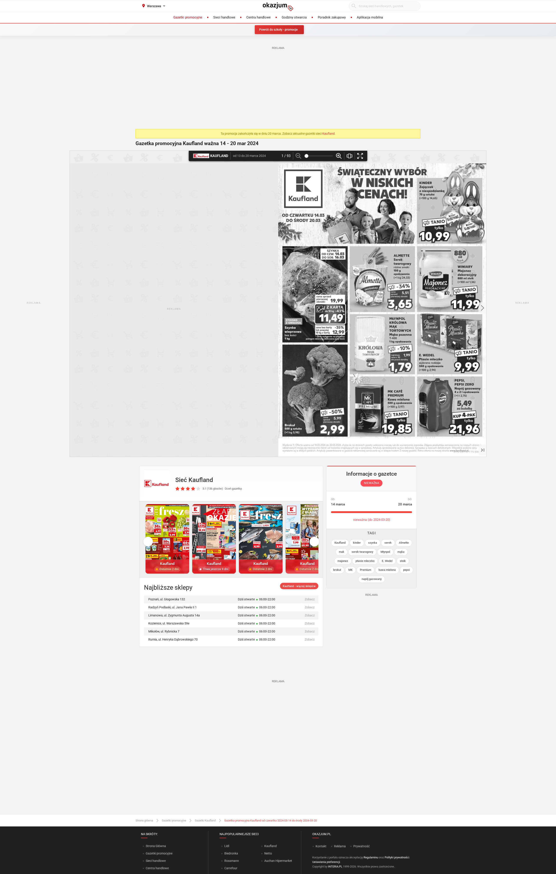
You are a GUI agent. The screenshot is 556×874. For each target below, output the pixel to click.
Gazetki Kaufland (205, 820)
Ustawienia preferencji (326, 862)
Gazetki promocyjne (174, 820)
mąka (400, 551)
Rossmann (231, 860)
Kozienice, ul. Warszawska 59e (168, 623)
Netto (268, 853)
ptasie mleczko (365, 561)
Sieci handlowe (156, 860)
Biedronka (231, 853)
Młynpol (385, 551)
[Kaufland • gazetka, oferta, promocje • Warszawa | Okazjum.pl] (157, 483)
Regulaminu (371, 857)
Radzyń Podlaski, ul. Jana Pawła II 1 (172, 607)
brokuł (337, 569)
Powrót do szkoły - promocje (278, 29)
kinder (357, 542)
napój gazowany (372, 579)
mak (341, 551)
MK (350, 569)
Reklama (340, 846)
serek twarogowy (362, 551)
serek (388, 542)
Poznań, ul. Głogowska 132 (166, 599)
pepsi (406, 569)
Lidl (226, 846)
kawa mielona (387, 569)
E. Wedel (387, 561)
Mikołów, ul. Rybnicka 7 (163, 631)
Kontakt (321, 846)
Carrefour (230, 868)
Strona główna (144, 820)
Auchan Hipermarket (278, 860)
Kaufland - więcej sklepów (299, 586)
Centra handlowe (157, 868)
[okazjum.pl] (278, 6)
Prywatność (361, 846)
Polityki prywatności (397, 857)
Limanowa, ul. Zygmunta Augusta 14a (174, 615)
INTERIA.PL (335, 866)
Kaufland (328, 133)
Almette (404, 542)
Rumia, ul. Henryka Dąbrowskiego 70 (173, 639)
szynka (372, 542)
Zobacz (310, 599)
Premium (365, 569)
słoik (403, 561)
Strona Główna (156, 846)
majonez (343, 561)
